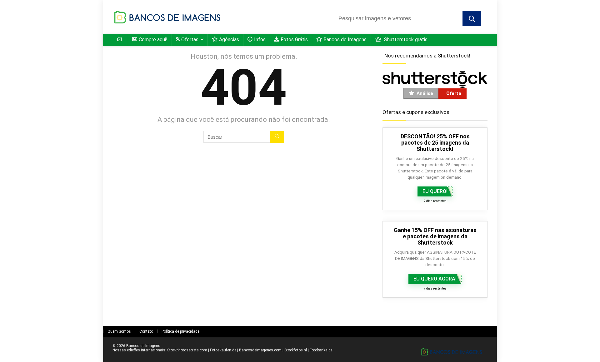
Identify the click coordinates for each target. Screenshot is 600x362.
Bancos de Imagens (345, 39)
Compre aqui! (153, 39)
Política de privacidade (180, 331)
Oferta (453, 93)
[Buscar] (277, 137)
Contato (146, 331)
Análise (425, 93)
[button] (471, 18)
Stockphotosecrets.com (187, 350)
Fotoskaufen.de (223, 350)
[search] (399, 18)
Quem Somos (119, 331)
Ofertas (189, 39)
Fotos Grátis (294, 39)
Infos (260, 39)
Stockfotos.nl (295, 350)
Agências (229, 39)
